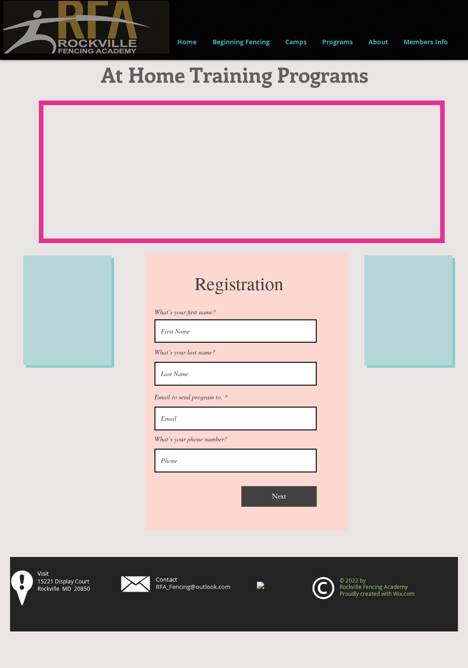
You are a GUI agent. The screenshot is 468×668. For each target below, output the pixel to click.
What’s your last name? (184, 352)
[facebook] (260, 585)
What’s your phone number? (190, 439)
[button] (240, 42)
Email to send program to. (188, 397)
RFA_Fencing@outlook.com (193, 587)
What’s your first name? (185, 312)
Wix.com (404, 593)
